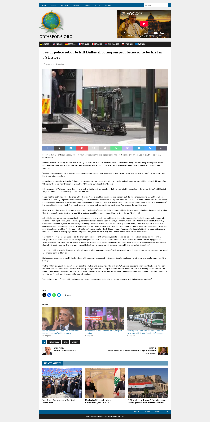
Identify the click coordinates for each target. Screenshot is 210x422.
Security (75, 342)
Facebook (87, 5)
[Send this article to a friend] (93, 148)
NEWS (66, 342)
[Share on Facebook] (48, 148)
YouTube (108, 5)
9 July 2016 (50, 64)
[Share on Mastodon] (127, 148)
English (59, 44)
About (44, 5)
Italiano (98, 44)
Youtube (158, 412)
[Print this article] (104, 148)
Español (71, 44)
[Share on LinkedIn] (70, 148)
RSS (167, 412)
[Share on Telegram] (138, 148)
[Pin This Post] (82, 148)
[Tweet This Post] (59, 148)
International (54, 342)
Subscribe (64, 5)
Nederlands (113, 44)
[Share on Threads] (161, 148)
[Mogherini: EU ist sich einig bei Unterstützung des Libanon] (105, 383)
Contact (53, 5)
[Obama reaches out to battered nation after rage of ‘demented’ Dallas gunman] (62, 318)
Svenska (141, 44)
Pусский (128, 44)
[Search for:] (156, 5)
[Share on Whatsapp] (116, 148)
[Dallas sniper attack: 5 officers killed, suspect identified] (104, 318)
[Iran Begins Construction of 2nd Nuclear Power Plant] (62, 383)
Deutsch (46, 44)
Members (76, 5)
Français (85, 44)
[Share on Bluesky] (150, 148)
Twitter (97, 5)
